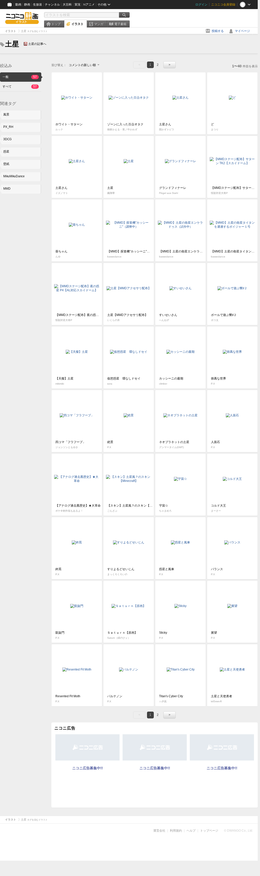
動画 (18, 4)
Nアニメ (89, 4)
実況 (78, 4)
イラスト (77, 24)
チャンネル (52, 4)
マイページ (242, 31)
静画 (27, 4)
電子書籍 (120, 24)
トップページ (209, 830)
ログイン (201, 4)
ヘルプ (191, 830)
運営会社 (159, 830)
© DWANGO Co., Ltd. (238, 830)
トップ (55, 24)
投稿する (218, 31)
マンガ (98, 24)
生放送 (37, 4)
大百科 (67, 4)
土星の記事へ (37, 44)
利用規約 (176, 830)
